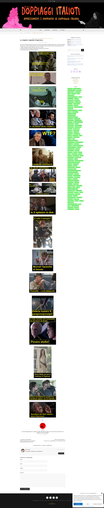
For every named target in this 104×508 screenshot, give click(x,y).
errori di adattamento (78, 121)
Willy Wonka (77, 209)
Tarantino (76, 200)
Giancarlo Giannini (77, 133)
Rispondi (61, 453)
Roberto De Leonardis (71, 185)
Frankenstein (70, 130)
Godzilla (80, 135)
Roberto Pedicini (79, 185)
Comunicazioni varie (48, 38)
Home (40, 30)
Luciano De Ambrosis (78, 157)
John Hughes (77, 150)
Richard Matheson (70, 182)
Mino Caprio (78, 167)
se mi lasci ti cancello (71, 190)
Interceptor (69, 145)
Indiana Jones (70, 143)
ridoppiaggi (70, 183)
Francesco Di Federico (76, 128)
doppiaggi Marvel (77, 118)
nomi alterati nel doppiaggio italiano (74, 170)
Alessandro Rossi (71, 91)
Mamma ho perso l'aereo (79, 160)
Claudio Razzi (76, 105)
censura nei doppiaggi (76, 103)
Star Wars (75, 195)
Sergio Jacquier (70, 192)
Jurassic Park (70, 152)
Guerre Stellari (76, 137)
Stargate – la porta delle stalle (76, 39)
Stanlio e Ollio (70, 195)
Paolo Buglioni (70, 175)
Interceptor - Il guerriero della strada (78, 145)
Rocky (74, 187)
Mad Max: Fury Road (71, 160)
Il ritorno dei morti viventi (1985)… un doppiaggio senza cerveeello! (75, 45)
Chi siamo (62, 30)
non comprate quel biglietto (73, 172)
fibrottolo (27, 449)
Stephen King (79, 197)
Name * (21, 459)
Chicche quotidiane (27, 32)
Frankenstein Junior (76, 130)
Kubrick (75, 152)
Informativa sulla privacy (90, 506)
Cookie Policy (84, 506)
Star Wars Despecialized (71, 197)
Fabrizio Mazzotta (70, 123)
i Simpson (78, 147)
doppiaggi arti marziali (72, 113)
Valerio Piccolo (76, 207)
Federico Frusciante (71, 125)
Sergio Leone (76, 192)
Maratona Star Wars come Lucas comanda (74, 162)
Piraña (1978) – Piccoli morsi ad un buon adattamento (75, 55)
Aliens (78, 93)
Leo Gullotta (69, 155)
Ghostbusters (76, 132)
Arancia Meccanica (71, 95)
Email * (21, 463)
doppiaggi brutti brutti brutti (71, 115)
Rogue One (77, 187)
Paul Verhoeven (70, 177)
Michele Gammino (71, 167)
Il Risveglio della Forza (79, 142)
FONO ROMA (70, 128)
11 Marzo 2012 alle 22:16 (60, 449)
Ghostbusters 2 (70, 133)
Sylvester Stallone (71, 200)
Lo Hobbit (81, 155)
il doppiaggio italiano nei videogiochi (72, 140)
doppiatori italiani (78, 120)
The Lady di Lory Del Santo (72, 204)
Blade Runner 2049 (70, 100)
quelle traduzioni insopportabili (73, 180)
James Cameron (71, 148)
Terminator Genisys (70, 202)
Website (21, 468)
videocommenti (71, 209)
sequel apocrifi (78, 190)
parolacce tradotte (77, 175)
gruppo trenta (70, 137)
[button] (101, 493)
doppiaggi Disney (70, 118)
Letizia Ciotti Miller (76, 155)
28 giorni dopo (70, 88)
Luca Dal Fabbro (70, 157)
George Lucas (70, 132)
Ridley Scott (77, 182)
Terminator (81, 200)
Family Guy (76, 123)
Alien (69, 93)
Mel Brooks (75, 165)
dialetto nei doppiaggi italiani (72, 110)
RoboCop (69, 187)
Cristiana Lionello (70, 108)
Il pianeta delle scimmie (71, 142)
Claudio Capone (70, 105)
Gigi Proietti (69, 135)
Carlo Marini (70, 103)
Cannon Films (77, 100)
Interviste (54, 30)
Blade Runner (76, 98)
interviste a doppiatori (72, 147)
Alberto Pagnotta (79, 90)
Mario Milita (70, 165)
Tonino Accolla (70, 207)
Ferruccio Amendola (78, 125)
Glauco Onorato (75, 135)
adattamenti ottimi (71, 90)
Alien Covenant (74, 93)
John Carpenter (71, 150)
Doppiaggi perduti (71, 120)
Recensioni (47, 30)
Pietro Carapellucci (77, 177)
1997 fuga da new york (77, 88)
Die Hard (80, 110)
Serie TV (81, 192)
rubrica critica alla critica (72, 188)
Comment (22, 472)
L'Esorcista (79, 152)
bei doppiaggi (70, 98)
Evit (46, 42)
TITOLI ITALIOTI (75, 205)
